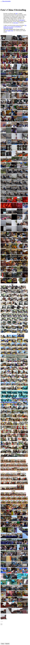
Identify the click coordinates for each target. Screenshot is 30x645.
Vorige (2, 643)
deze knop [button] (21, 20)
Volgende (7, 643)
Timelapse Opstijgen (8, 28)
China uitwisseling (6, 1)
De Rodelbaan (17, 26)
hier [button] (16, 13)
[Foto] (3, 40)
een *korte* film (9, 30)
